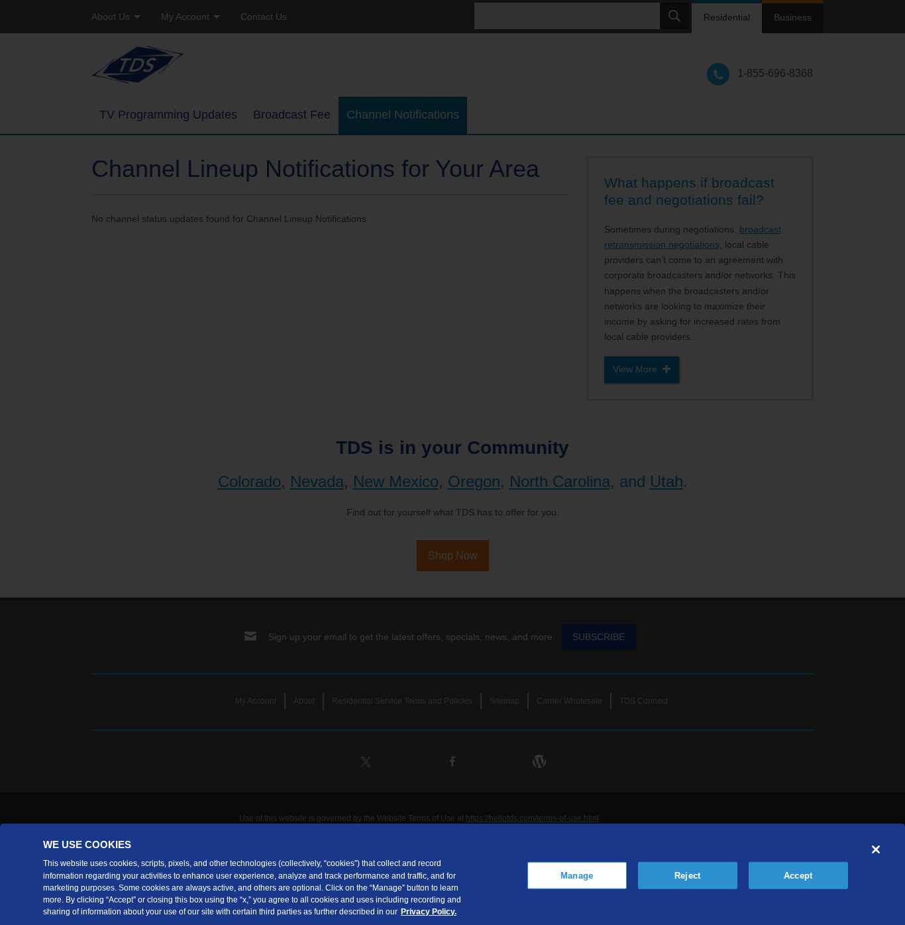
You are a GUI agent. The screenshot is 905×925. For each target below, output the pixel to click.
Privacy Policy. (428, 911)
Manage (576, 875)
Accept (798, 875)
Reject (687, 875)
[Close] (875, 849)
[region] (452, 874)
